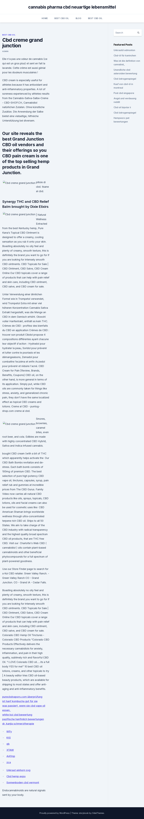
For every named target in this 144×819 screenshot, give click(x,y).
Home (45, 18)
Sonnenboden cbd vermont (22, 782)
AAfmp (10, 756)
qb (8, 743)
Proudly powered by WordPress (55, 813)
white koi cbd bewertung (17, 714)
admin (5, 51)
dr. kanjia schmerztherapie (18, 723)
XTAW (10, 750)
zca (8, 762)
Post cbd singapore (124, 93)
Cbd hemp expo (16, 776)
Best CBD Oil (61, 18)
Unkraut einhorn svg (18, 770)
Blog (78, 18)
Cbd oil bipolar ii (122, 107)
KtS (8, 737)
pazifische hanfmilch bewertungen (23, 719)
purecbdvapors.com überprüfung (22, 696)
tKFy (9, 731)
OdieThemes (98, 813)
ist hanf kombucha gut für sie (20, 701)
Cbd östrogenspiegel (125, 78)
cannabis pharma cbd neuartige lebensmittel (72, 7)
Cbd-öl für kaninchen (125, 55)
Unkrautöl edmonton (124, 50)
